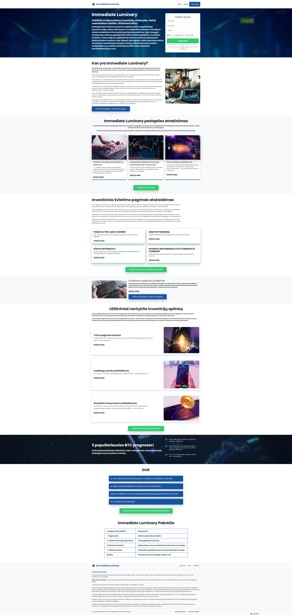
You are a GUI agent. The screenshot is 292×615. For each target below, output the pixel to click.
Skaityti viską (98, 177)
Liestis (185, 4)
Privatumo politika (193, 611)
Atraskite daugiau (146, 187)
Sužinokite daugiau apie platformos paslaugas (146, 511)
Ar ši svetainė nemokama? (123, 501)
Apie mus (182, 566)
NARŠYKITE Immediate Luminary (146, 428)
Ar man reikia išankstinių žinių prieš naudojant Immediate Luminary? (142, 478)
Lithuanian (256, 613)
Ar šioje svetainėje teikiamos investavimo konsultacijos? (136, 486)
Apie (179, 4)
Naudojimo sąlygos (180, 611)
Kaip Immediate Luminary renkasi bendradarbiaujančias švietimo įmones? (144, 494)
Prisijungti (194, 4)
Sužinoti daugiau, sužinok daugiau (111, 109)
